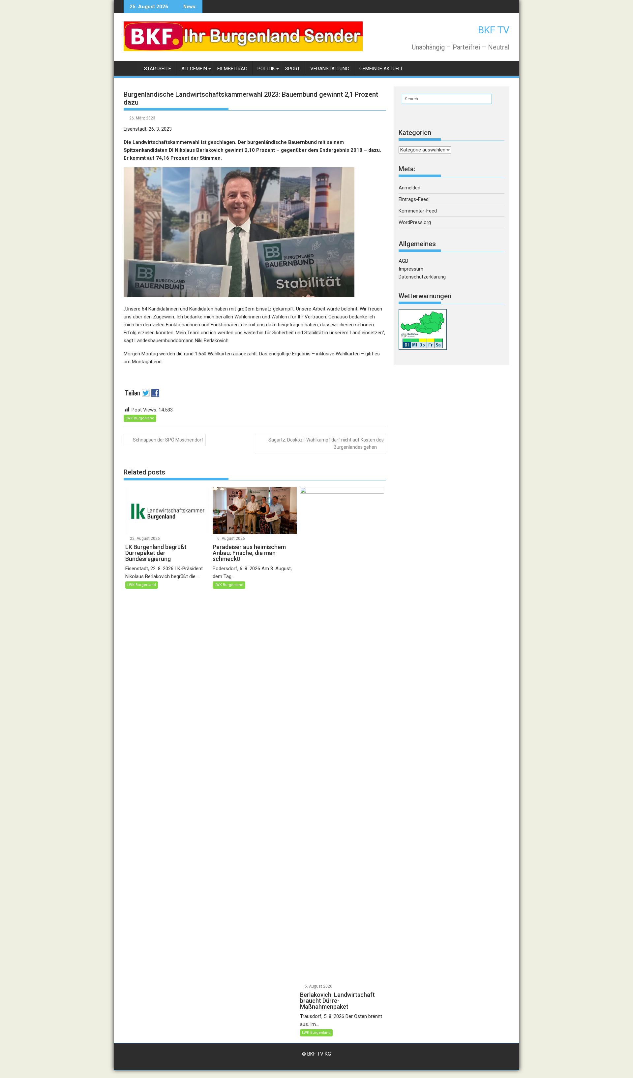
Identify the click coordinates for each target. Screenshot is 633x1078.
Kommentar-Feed (418, 211)
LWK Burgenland (140, 418)
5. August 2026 (318, 986)
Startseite (157, 69)
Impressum (411, 269)
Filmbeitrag (232, 69)
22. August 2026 (145, 538)
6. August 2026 (231, 538)
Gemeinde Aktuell (381, 69)
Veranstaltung (329, 69)
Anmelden (409, 188)
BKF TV (493, 30)
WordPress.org (415, 222)
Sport (292, 69)
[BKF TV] (130, 67)
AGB (403, 261)
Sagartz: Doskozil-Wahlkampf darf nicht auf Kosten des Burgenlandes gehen (326, 443)
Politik (266, 69)
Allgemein (194, 69)
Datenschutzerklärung (422, 277)
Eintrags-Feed (414, 199)
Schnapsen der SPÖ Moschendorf (168, 439)
